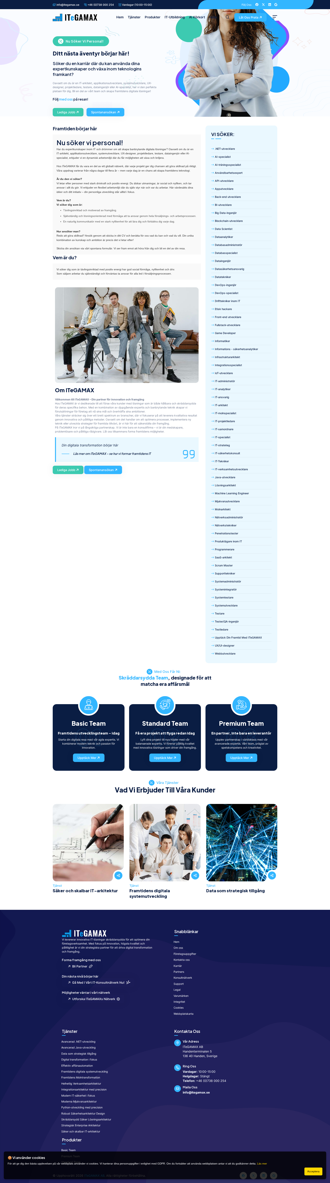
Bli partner (79, 966)
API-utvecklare (224, 180)
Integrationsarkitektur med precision (84, 1089)
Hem (120, 17)
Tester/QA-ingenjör (227, 621)
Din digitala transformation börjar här (106, 449)
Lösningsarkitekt (225, 485)
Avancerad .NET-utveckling (78, 1041)
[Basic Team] (88, 704)
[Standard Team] (165, 704)
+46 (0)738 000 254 (100, 4)
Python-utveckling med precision (82, 1107)
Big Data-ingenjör (226, 212)
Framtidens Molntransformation (80, 1077)
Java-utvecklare (225, 477)
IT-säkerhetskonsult (227, 453)
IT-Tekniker (222, 461)
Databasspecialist (226, 252)
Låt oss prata (248, 17)
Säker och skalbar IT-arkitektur (85, 890)
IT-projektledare (225, 421)
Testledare (221, 629)
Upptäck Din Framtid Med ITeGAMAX (238, 637)
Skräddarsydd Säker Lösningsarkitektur (86, 1119)
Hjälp (213, 17)
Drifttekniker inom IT (227, 301)
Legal (177, 989)
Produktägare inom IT (228, 541)
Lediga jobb (66, 112)
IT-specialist (222, 437)
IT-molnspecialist (225, 413)
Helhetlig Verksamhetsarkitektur (81, 1083)
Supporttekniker (225, 573)
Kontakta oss (182, 959)
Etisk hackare (223, 309)
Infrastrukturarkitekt (227, 357)
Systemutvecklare (226, 605)
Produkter (152, 17)
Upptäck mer (87, 758)
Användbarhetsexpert (229, 172)
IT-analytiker (223, 389)
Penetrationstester (226, 533)
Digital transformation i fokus (79, 1059)
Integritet (179, 1001)
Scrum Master (224, 565)
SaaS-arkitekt (223, 557)
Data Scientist (223, 228)
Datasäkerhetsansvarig (229, 269)
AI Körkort (197, 17)
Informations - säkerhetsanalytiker (236, 349)
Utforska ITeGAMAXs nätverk (93, 999)
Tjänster (134, 17)
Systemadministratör (228, 581)
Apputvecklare (224, 188)
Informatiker (222, 341)
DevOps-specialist (226, 293)
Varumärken (181, 995)
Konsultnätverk (183, 977)
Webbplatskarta (183, 1013)
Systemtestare (224, 597)
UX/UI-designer (224, 645)
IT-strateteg (222, 445)
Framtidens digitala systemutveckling (149, 893)
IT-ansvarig (222, 397)
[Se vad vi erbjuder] (88, 852)
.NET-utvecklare (225, 148)
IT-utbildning (175, 17)
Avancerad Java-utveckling (78, 1047)
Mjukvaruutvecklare (227, 501)
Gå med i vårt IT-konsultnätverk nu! (98, 982)
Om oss (178, 947)
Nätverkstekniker (225, 525)
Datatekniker (223, 277)
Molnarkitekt (223, 509)
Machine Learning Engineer (232, 493)
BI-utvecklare (223, 204)
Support (179, 983)
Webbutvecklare (225, 653)
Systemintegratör (226, 589)
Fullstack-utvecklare (227, 325)
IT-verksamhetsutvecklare (231, 469)
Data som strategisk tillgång (235, 890)
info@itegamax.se (67, 4)
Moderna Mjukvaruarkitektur (79, 1101)
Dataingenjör (223, 261)
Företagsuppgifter (185, 953)
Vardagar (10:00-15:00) (136, 4)
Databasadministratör (228, 244)
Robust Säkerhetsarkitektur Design (83, 1113)
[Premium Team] (241, 704)
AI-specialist (223, 156)
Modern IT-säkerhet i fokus (78, 1095)
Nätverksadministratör (229, 517)
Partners (179, 971)
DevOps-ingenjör (225, 285)
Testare (219, 613)
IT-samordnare (224, 429)
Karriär (178, 965)
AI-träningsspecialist (228, 164)
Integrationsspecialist (228, 365)
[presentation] (56, 847)
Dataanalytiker (224, 236)
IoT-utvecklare (224, 373)
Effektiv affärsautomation (77, 1065)
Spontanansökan (103, 112)
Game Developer (225, 333)
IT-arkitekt (221, 405)
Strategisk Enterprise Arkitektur (80, 1125)
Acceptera (313, 1171)
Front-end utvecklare (228, 317)
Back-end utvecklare (228, 196)
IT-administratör (225, 381)
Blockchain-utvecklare (229, 220)
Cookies (179, 1007)
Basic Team (68, 1150)
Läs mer (262, 1163)
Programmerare (224, 549)
